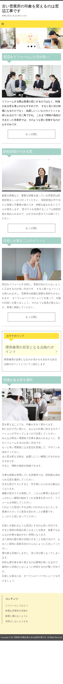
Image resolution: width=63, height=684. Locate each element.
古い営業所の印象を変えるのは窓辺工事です (30, 8)
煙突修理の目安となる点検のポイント (29, 349)
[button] (31, 24)
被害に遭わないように (16, 616)
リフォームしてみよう (16, 605)
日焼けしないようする (16, 621)
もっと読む (31, 134)
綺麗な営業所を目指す (16, 610)
